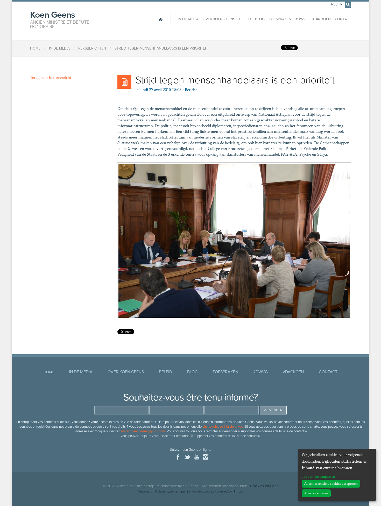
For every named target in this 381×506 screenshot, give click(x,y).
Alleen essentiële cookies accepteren (331, 483)
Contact (343, 19)
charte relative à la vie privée (222, 427)
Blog (260, 19)
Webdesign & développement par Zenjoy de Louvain (175, 491)
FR (340, 4)
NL (333, 4)
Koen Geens (59, 19)
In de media (188, 19)
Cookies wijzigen (264, 486)
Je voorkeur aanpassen (318, 476)
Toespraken (280, 19)
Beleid (245, 19)
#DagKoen (321, 19)
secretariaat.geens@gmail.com (143, 431)
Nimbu (237, 491)
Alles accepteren (316, 493)
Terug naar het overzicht (51, 77)
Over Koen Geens (219, 19)
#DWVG (301, 19)
